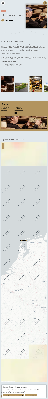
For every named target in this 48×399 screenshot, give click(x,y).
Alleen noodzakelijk (18, 395)
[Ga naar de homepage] (3, 3)
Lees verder (4, 69)
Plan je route (4, 110)
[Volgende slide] (4, 95)
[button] (23, 241)
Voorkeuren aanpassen (31, 395)
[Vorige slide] (2, 95)
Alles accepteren (7, 395)
